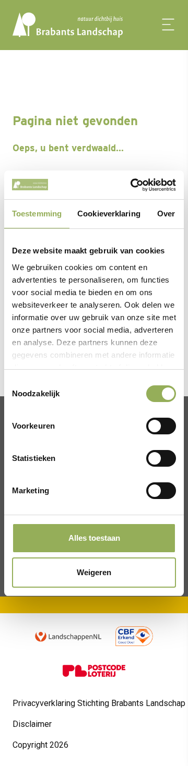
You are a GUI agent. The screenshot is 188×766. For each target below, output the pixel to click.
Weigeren (94, 572)
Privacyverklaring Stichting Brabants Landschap (99, 703)
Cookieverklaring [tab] (108, 213)
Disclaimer (32, 724)
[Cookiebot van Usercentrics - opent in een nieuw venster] (132, 185)
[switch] (161, 426)
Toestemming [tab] (37, 213)
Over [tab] (166, 213)
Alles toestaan (94, 537)
